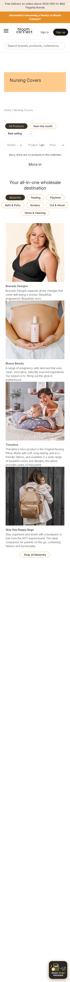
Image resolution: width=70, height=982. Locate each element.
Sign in (45, 32)
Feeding (36, 197)
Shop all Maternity (35, 554)
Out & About (57, 205)
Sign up (60, 32)
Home (7, 110)
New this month (42, 126)
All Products (16, 126)
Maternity (15, 197)
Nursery (35, 205)
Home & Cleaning (35, 212)
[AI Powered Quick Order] (58, 970)
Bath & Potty (13, 205)
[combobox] (35, 45)
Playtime (55, 197)
